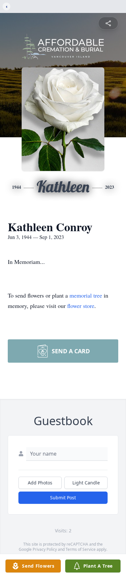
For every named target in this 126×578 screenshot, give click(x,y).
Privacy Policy (45, 549)
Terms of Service (81, 549)
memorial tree (85, 295)
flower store (80, 306)
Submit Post (63, 497)
